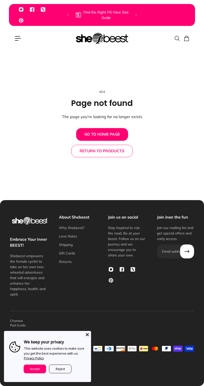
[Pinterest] (21, 20)
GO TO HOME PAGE (102, 134)
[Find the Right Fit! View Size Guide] (102, 14)
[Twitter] (43, 9)
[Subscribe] (187, 251)
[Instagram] (21, 9)
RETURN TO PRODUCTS (102, 151)
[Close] (87, 334)
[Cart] (186, 38)
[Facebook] (32, 9)
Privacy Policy (34, 358)
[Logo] (102, 38)
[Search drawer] (177, 38)
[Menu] (18, 38)
